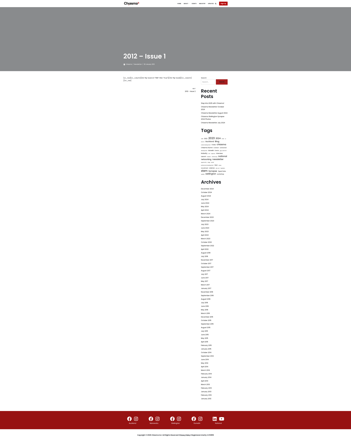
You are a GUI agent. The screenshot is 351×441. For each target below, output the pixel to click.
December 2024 (207, 189)
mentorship (214, 156)
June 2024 (205, 203)
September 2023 (207, 221)
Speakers (222, 168)
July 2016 (204, 303)
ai (225, 138)
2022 (205, 139)
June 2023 (205, 228)
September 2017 (207, 267)
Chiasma (129, 64)
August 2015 (205, 327)
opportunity (204, 162)
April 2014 (204, 367)
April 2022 (204, 249)
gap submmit (223, 150)
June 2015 (205, 335)
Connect (216, 148)
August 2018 (205, 253)
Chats (214, 145)
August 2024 (206, 196)
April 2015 (204, 342)
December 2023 (207, 217)
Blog (217, 141)
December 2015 (207, 317)
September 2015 (207, 324)
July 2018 (204, 256)
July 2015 (204, 331)
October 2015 (206, 320)
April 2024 (205, 210)
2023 (211, 138)
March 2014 (205, 370)
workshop (220, 174)
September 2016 (207, 295)
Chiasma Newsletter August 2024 (214, 113)
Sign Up (223, 3)
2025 (223, 138)
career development (206, 145)
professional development (207, 165)
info (209, 153)
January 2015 (206, 349)
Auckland (209, 141)
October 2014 (206, 352)
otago (208, 162)
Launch (203, 156)
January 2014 (206, 377)
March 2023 (205, 239)
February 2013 (206, 388)
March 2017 (205, 285)
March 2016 (205, 313)
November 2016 (207, 292)
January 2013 (206, 392)
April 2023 (205, 235)
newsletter (217, 159)
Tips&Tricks (222, 171)
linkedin (209, 156)
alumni (202, 141)
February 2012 (206, 395)
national (222, 156)
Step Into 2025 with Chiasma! (212, 103)
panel (212, 162)
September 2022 (207, 246)
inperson (213, 153)
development (204, 150)
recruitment (204, 168)
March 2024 (205, 214)
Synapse (212, 171)
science (212, 168)
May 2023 (205, 231)
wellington (210, 174)
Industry (202, 3)
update (202, 174)
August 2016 (205, 299)
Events (194, 3)
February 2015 (206, 345)
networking (206, 159)
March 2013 (205, 384)
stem (204, 171)
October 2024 (206, 192)
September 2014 (207, 356)
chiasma (221, 144)
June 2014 (205, 359)
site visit (218, 168)
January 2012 (206, 399)
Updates (211, 3)
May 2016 (204, 310)
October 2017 (206, 263)
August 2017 (205, 271)
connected (223, 148)
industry (204, 153)
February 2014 (206, 374)
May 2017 (204, 281)
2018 (202, 138)
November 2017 (207, 260)
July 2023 (204, 224)
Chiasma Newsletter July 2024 (213, 123)
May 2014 (204, 363)
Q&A (216, 165)
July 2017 (204, 274)
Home (179, 3)
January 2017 (206, 288)
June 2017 (205, 278)
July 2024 (204, 199)
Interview (219, 153)
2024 (218, 138)
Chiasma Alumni (207, 148)
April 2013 (204, 381)
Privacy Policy (184, 435)
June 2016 (205, 306)
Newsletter (138, 64)
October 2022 (206, 242)
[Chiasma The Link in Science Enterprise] (131, 3)
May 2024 (205, 206)
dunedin (211, 150)
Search (204, 78)
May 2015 (204, 338)
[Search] (215, 3)
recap (220, 165)
